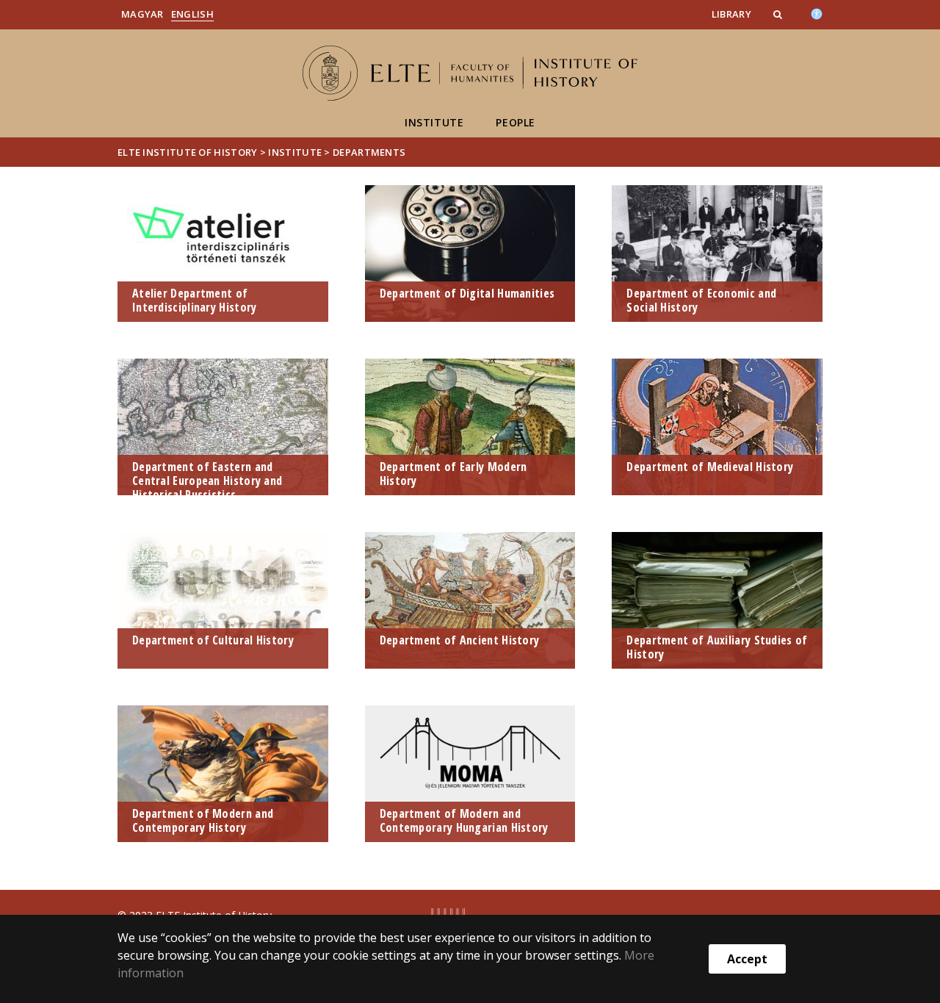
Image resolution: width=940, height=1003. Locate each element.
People (515, 122)
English (192, 14)
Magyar (142, 14)
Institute (434, 122)
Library (731, 14)
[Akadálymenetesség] (816, 12)
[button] (779, 14)
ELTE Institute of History (188, 152)
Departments (369, 152)
